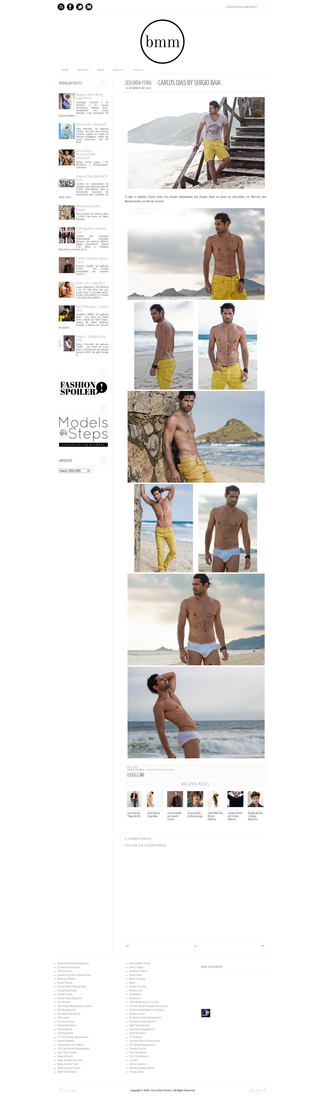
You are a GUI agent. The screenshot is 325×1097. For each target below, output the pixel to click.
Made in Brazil (65, 1056)
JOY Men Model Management (73, 1048)
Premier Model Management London (148, 1006)
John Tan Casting (66, 1052)
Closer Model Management (71, 986)
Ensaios (169, 770)
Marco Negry (136, 967)
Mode (132, 982)
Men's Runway (137, 978)
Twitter (79, 6)
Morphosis (135, 998)
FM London (63, 1017)
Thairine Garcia (137, 1048)
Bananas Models (66, 978)
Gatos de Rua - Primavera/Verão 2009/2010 (85, 154)
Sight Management (139, 1025)
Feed (61, 6)
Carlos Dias (154, 770)
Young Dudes (136, 1071)
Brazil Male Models (161, 1090)
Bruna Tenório (65, 982)
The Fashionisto (138, 1052)
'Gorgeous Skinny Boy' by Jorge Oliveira (89, 96)
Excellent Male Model (68, 1013)
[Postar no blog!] (133, 775)
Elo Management (66, 1009)
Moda (101, 70)
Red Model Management (142, 1021)
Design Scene (65, 994)
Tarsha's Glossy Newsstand (144, 1040)
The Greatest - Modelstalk (91, 124)
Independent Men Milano (70, 1044)
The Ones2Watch (138, 1056)
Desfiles (118, 70)
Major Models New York (70, 1060)
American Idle (64, 971)
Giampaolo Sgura (66, 1025)
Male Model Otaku (67, 1071)
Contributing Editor (67, 990)
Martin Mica (135, 975)
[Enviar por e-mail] (129, 775)
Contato (138, 70)
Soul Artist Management (142, 1029)
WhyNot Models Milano (141, 1068)
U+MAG (133, 1060)
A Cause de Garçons (68, 967)
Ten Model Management (142, 1044)
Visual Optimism (138, 1064)
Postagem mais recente (128, 946)
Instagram (88, 6)
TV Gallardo (135, 1037)
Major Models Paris (67, 1064)
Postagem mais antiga (262, 946)
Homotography (65, 1033)
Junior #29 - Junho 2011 (90, 283)
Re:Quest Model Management (145, 1017)
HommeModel (64, 1029)
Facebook (70, 6)
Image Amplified (65, 1040)
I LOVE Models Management (72, 1037)
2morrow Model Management (73, 963)
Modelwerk (135, 994)
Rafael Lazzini (136, 1013)
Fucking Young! (65, 1021)
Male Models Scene (139, 963)
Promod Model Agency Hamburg (146, 1009)
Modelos (83, 70)
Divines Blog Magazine (69, 998)
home (65, 70)
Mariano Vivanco (138, 971)
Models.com (135, 990)
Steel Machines (137, 1033)
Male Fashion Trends (68, 1068)
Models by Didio (137, 986)
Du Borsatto (63, 1002)
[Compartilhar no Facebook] (142, 775)
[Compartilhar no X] (138, 775)
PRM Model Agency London (144, 1002)
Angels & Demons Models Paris (74, 975)
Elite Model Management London (74, 1006)
